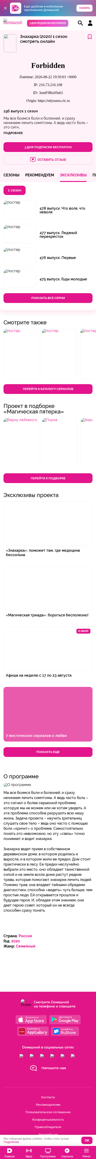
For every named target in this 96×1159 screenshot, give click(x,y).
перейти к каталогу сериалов (48, 389)
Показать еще (48, 752)
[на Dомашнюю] (12, 22)
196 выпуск (13, 111)
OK (87, 1140)
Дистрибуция (48, 1134)
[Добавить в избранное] (90, 37)
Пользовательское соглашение (48, 1112)
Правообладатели (48, 1127)
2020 (15, 941)
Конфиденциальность (48, 1119)
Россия (25, 936)
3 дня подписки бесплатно (47, 23)
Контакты (48, 1097)
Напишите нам (53, 1068)
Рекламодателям (48, 1104)
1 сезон (31, 111)
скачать (84, 8)
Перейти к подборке (48, 478)
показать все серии (48, 298)
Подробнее (11, 1142)
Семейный (25, 946)
